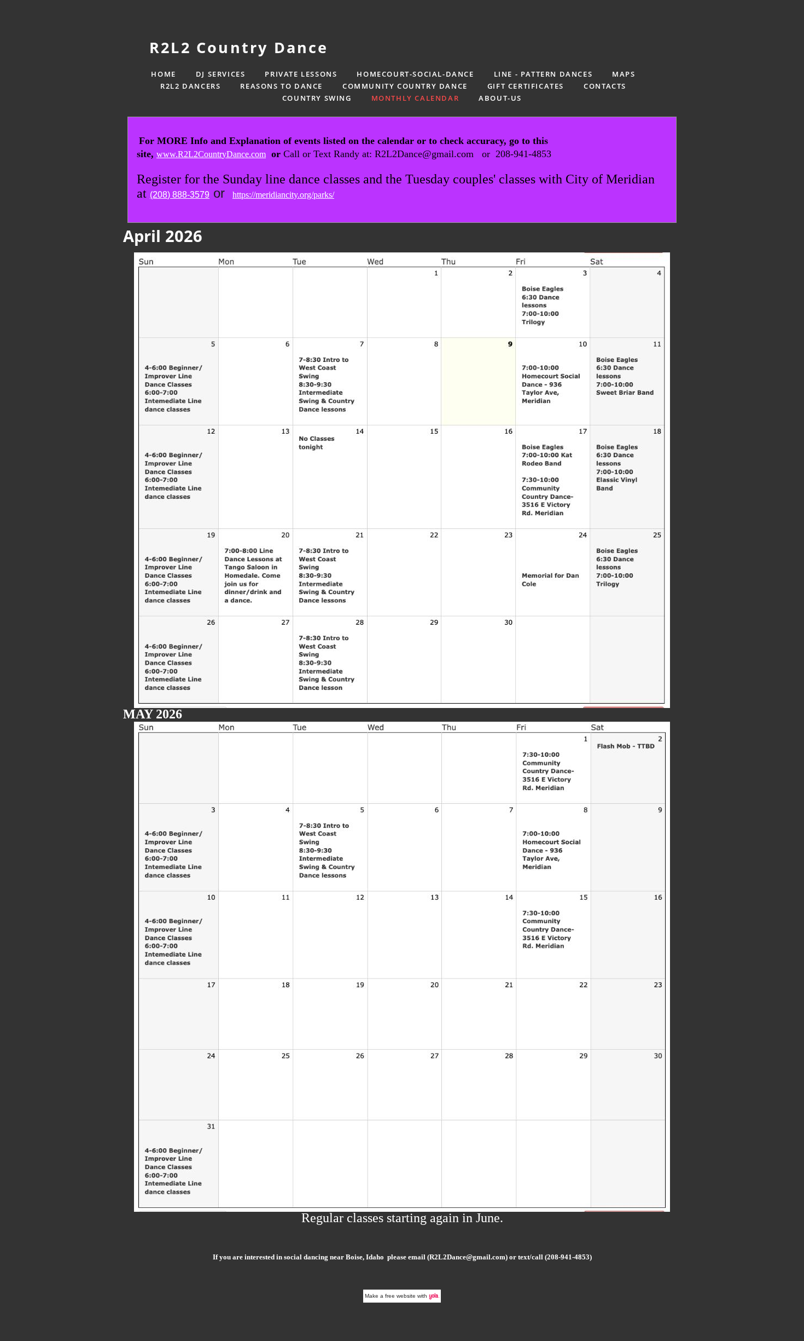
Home (163, 74)
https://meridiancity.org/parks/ (283, 194)
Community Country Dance (405, 86)
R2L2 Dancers (190, 86)
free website (400, 1296)
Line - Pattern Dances (543, 74)
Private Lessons (301, 74)
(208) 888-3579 (179, 194)
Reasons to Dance (281, 86)
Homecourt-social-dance (415, 74)
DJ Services (221, 74)
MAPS (623, 74)
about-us (500, 98)
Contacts (605, 86)
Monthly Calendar (415, 98)
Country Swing (317, 98)
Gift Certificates (525, 86)
